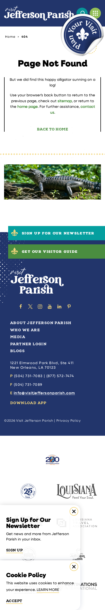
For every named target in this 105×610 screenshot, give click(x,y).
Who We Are (25, 330)
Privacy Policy (68, 420)
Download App (28, 403)
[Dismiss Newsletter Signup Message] (74, 511)
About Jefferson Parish (41, 323)
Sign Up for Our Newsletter (58, 233)
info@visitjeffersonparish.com (44, 393)
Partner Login (28, 344)
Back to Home (52, 129)
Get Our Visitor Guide (50, 252)
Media (17, 337)
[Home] (39, 13)
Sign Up (14, 550)
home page (27, 107)
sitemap (65, 101)
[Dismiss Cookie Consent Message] (74, 566)
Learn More (48, 590)
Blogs (17, 351)
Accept (14, 601)
